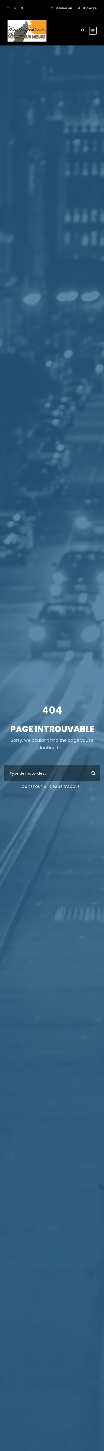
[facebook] (8, 8)
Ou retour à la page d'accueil (52, 786)
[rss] (15, 8)
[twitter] (22, 8)
